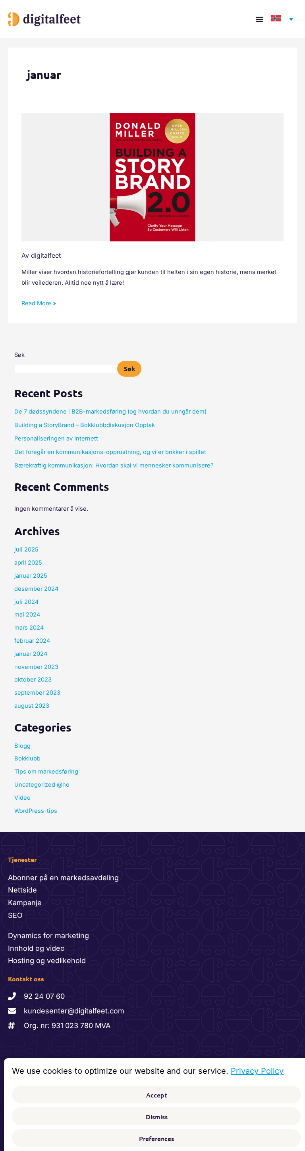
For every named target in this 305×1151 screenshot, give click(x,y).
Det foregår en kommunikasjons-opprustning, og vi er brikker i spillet (111, 452)
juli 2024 (26, 601)
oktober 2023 (33, 679)
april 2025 (28, 562)
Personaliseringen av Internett (57, 438)
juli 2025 (26, 549)
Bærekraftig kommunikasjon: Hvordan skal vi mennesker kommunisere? (114, 465)
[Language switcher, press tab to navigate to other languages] (280, 19)
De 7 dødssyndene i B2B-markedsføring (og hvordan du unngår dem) (111, 411)
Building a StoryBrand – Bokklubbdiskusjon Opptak (84, 425)
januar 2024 (30, 653)
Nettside (22, 890)
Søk (19, 354)
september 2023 (37, 692)
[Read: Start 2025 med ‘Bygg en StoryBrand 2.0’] (152, 177)
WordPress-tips (35, 810)
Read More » (38, 302)
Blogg (22, 745)
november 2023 (36, 666)
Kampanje (25, 902)
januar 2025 (30, 575)
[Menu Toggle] (259, 19)
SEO (15, 915)
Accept (156, 1094)
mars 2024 (29, 627)
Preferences (156, 1138)
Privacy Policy (257, 1071)
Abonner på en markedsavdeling (63, 877)
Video (22, 797)
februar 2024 (32, 640)
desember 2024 (36, 588)
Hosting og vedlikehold (47, 960)
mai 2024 (27, 614)
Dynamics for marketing (48, 935)
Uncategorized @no (41, 784)
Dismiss (157, 1116)
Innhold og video (36, 948)
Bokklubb (27, 758)
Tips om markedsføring (46, 771)
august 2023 (31, 705)
